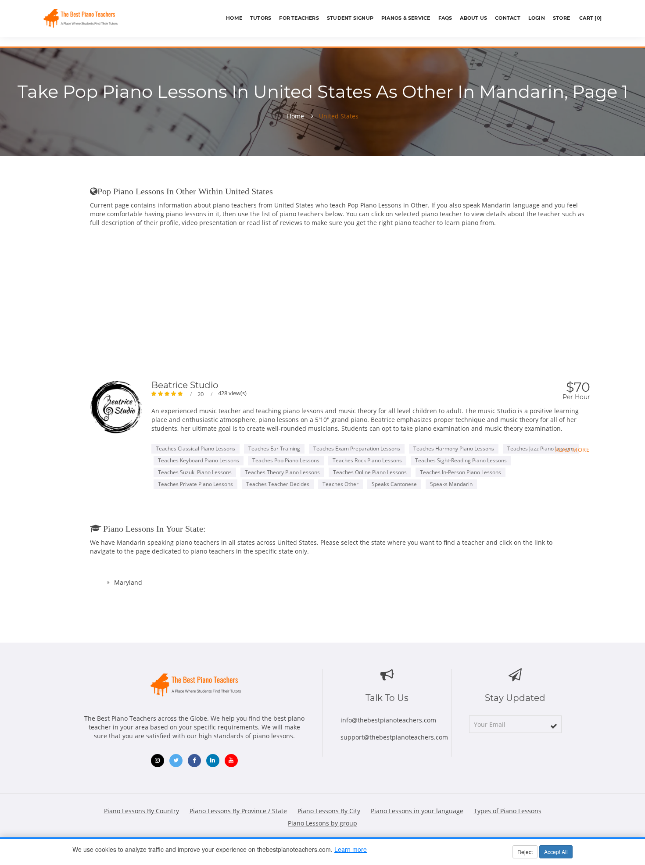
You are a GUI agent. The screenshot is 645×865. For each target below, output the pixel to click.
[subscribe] (553, 725)
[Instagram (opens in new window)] (157, 760)
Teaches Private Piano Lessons (195, 484)
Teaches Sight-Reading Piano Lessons (461, 460)
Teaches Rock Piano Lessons (367, 460)
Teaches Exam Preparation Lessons (356, 448)
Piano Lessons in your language (417, 811)
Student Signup (350, 18)
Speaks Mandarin (451, 484)
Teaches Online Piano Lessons (370, 472)
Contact (507, 18)
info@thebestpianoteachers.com (388, 720)
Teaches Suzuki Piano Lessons (195, 472)
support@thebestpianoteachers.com (394, 737)
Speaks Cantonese (394, 484)
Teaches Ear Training (274, 448)
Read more (572, 450)
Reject (525, 851)
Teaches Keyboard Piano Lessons (198, 460)
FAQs (445, 18)
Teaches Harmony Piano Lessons (453, 448)
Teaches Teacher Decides (277, 484)
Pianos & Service (405, 18)
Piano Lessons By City (328, 811)
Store (561, 18)
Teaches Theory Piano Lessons (282, 472)
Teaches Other (340, 484)
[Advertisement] (340, 297)
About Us (473, 18)
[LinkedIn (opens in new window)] (212, 760)
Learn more (350, 849)
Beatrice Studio (185, 385)
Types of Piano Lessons (507, 811)
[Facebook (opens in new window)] (194, 760)
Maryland (128, 582)
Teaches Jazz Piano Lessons (541, 448)
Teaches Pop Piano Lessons (285, 460)
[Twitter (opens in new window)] (176, 760)
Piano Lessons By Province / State (238, 811)
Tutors (260, 18)
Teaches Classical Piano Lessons (195, 448)
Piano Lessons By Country (141, 811)
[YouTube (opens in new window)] (231, 760)
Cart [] (590, 18)
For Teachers (299, 18)
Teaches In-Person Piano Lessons (460, 472)
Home (234, 18)
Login (536, 18)
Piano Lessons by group (322, 823)
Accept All (556, 851)
